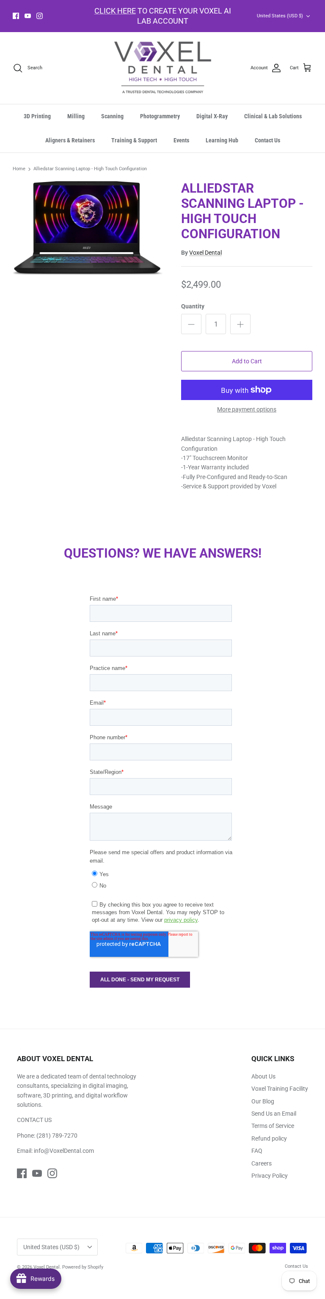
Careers (261, 1163)
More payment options (246, 409)
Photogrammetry (160, 116)
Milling (76, 116)
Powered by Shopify (82, 1267)
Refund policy (269, 1138)
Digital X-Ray (212, 116)
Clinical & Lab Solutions (273, 116)
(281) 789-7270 (56, 1135)
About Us (263, 1076)
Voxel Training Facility (279, 1088)
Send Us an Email (273, 1113)
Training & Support (134, 140)
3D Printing (37, 116)
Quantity (192, 306)
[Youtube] (28, 16)
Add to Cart (247, 361)
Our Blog (262, 1101)
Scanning (112, 116)
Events (181, 140)
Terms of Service (272, 1125)
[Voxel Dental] (162, 68)
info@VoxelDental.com (64, 1150)
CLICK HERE (115, 10)
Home (19, 169)
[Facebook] (16, 16)
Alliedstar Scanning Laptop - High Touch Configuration (90, 169)
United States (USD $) (280, 16)
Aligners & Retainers (70, 140)
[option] (87, 228)
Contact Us (267, 140)
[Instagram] (39, 16)
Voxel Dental (205, 252)
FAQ (256, 1150)
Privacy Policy (269, 1175)
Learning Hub (222, 140)
